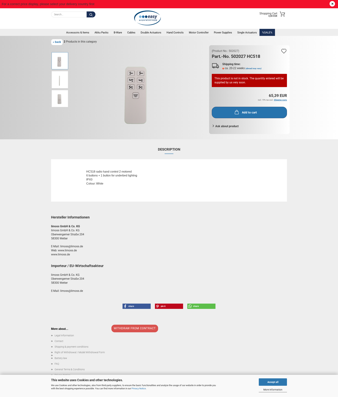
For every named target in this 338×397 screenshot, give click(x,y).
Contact (59, 341)
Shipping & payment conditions (71, 346)
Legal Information (64, 335)
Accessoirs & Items (77, 32)
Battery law (61, 358)
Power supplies (223, 32)
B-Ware (118, 32)
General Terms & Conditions (70, 369)
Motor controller (199, 32)
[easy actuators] (148, 18)
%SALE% (267, 32)
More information (272, 389)
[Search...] (91, 14)
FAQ (57, 363)
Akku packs (101, 32)
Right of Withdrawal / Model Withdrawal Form (80, 352)
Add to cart (249, 112)
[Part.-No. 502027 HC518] (139, 89)
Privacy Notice (139, 388)
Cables (131, 32)
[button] (137, 306)
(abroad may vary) (253, 68)
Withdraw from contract (135, 328)
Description (169, 149)
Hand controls (175, 32)
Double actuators (151, 32)
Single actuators (247, 32)
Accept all (272, 382)
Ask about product (227, 126)
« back (57, 42)
